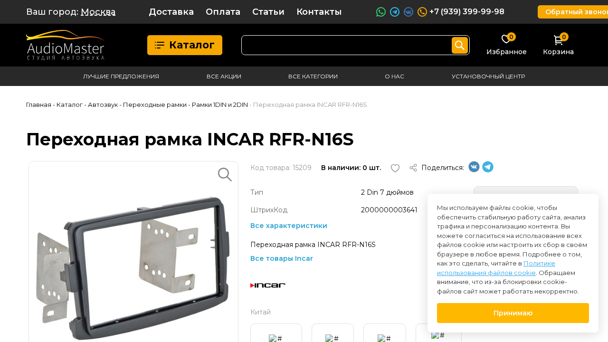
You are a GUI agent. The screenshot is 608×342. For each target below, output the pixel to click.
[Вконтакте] (474, 170)
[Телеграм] (488, 170)
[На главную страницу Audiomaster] (65, 45)
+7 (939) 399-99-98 (466, 11)
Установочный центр (488, 76)
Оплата (223, 12)
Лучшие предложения (121, 76)
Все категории (313, 76)
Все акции (224, 76)
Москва (98, 12)
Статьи (268, 12)
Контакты (319, 12)
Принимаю (513, 313)
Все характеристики (288, 225)
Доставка (171, 12)
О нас (394, 76)
